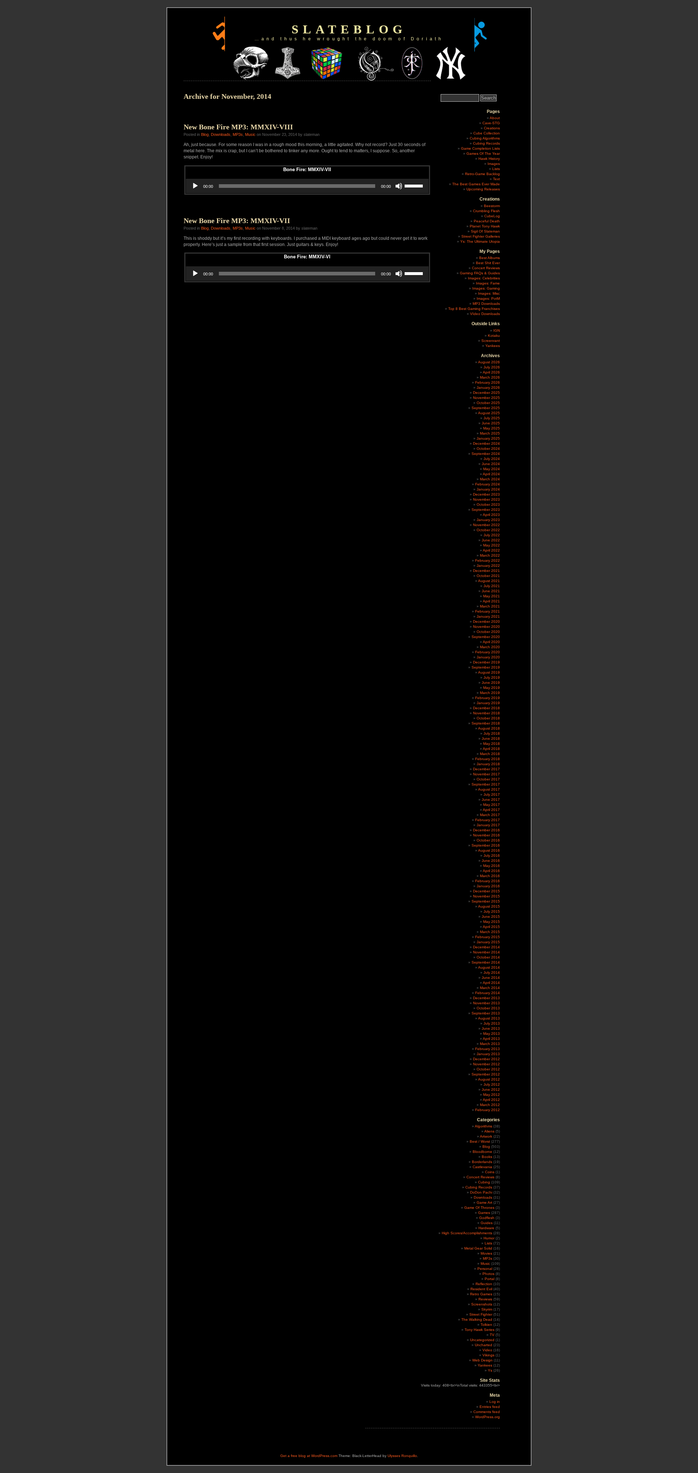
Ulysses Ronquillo (402, 1456)
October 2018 (488, 718)
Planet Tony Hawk (485, 226)
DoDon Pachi (481, 1192)
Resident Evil (481, 1289)
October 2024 (488, 449)
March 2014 (490, 988)
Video (487, 1350)
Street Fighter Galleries (480, 236)
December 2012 (486, 1059)
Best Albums (489, 258)
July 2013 (492, 1023)
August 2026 (489, 362)
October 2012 (488, 1069)
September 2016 (486, 845)
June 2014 (491, 978)
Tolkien (486, 1325)
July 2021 (492, 586)
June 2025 (491, 423)
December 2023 (486, 494)
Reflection (484, 1284)
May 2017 (491, 805)
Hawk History (489, 159)
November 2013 (486, 1003)
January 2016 (488, 886)
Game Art (484, 1202)
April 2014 (491, 983)
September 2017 (486, 784)
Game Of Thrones (479, 1208)
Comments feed (486, 1412)
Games (484, 1213)
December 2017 (486, 769)
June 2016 (491, 861)
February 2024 (487, 484)
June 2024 (491, 464)
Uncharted (483, 1345)
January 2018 (488, 764)
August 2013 (489, 1018)
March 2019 (490, 693)
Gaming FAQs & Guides (480, 273)
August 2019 (489, 672)
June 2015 (491, 917)
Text (496, 179)
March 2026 (490, 377)
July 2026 (492, 367)
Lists (496, 169)
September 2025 (486, 408)
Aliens (489, 1131)
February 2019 (487, 698)
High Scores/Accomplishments (467, 1233)
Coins (489, 1172)
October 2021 (488, 576)
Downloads (220, 134)
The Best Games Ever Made (476, 184)
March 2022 (490, 555)
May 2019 (491, 688)
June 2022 (491, 540)
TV (492, 1335)
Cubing (484, 1182)
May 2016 (491, 866)
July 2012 (492, 1084)
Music (250, 134)
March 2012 (490, 1105)
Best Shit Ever (488, 263)
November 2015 (486, 896)
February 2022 (487, 560)
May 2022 (491, 545)
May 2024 (491, 469)
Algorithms (483, 1126)
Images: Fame (488, 283)
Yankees (492, 346)
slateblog (349, 29)
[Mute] (398, 186)
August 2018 (489, 728)
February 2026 (487, 382)
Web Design (482, 1360)
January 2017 (488, 825)
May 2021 (491, 596)
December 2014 (486, 947)
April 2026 (491, 372)
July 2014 (492, 972)
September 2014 (486, 962)
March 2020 (490, 647)
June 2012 (491, 1089)
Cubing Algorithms (485, 138)
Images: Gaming (486, 288)
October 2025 (488, 403)
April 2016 (491, 871)
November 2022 (486, 525)
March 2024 (490, 479)
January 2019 (488, 703)
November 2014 (486, 952)
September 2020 (486, 637)
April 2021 (491, 601)
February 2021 (487, 611)
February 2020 (487, 652)
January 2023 (488, 520)
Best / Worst (480, 1141)
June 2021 (491, 591)
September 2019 (486, 667)
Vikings (488, 1355)
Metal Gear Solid (478, 1248)
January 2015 (488, 942)
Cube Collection (486, 133)
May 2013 (491, 1034)
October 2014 (488, 957)
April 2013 (491, 1039)
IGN (496, 330)
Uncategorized (482, 1340)
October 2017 (488, 779)
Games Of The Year (483, 154)
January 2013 (488, 1054)
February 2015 (487, 937)
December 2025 (486, 393)
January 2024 (488, 489)
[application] (307, 186)
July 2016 (492, 855)
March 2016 (490, 876)
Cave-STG (491, 123)
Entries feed (490, 1407)
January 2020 (488, 657)
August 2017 (489, 789)
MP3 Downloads (486, 304)
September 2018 (486, 723)
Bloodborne (482, 1152)
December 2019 (486, 662)
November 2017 (486, 774)
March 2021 (490, 606)
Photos (488, 1274)
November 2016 (486, 835)
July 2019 (492, 677)
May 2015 (491, 922)
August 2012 (489, 1079)
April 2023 (491, 515)
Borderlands (482, 1162)
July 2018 (492, 733)
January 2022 (488, 566)
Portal (489, 1279)
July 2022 (492, 535)
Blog (205, 134)
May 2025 (491, 428)
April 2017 (491, 810)
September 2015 (486, 901)
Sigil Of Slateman (485, 231)
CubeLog (492, 216)
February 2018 (487, 759)
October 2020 (488, 632)
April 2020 (491, 642)
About (495, 118)
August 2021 (489, 581)
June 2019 (491, 683)
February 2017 (487, 820)
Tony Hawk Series (479, 1330)
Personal (484, 1269)
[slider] (415, 185)
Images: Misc (489, 293)
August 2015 (489, 906)
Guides (487, 1223)
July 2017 (492, 794)
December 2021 (486, 571)
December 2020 (486, 621)
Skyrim (486, 1309)
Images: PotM (488, 298)
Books (487, 1157)
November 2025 (486, 398)
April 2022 (491, 550)
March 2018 (490, 754)
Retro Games (481, 1294)
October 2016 (488, 840)
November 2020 (486, 627)
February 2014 (487, 993)
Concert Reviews (486, 268)
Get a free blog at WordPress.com (308, 1456)
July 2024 (492, 459)
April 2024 (491, 474)
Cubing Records (486, 143)
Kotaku (494, 336)
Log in (494, 1402)
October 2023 (488, 505)
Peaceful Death (487, 221)
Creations (492, 128)
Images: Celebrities (484, 278)
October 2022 (488, 530)
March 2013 (490, 1044)
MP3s (238, 134)
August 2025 (489, 413)
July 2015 (492, 911)
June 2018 (491, 738)
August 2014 (489, 967)
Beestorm (492, 206)
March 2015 (490, 932)
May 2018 (491, 744)
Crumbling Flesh (486, 211)
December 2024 (486, 443)
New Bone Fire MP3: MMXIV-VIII (238, 127)
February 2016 (487, 881)
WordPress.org (487, 1417)
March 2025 (490, 433)
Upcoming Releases (483, 189)
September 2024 (486, 454)
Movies (486, 1253)
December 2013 (486, 998)
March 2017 (490, 815)
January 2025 (488, 438)
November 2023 (486, 499)
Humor (489, 1238)
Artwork (486, 1136)
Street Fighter (480, 1314)
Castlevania (482, 1167)
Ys (490, 1370)
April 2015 (491, 927)
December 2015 (486, 891)
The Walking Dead (476, 1319)
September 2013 (486, 1013)
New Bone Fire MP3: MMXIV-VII (237, 221)
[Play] (195, 186)
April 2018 (491, 749)
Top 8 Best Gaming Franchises (474, 309)
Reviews (485, 1299)
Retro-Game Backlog (482, 174)
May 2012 (491, 1095)
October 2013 (488, 1008)
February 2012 (487, 1110)
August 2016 (489, 850)
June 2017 (491, 800)
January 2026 (488, 388)
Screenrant (490, 341)
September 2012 (486, 1074)
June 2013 (491, 1028)
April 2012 (491, 1100)
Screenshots (481, 1304)
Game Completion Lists (480, 148)
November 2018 (486, 713)
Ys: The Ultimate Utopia (480, 241)
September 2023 (486, 510)
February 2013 (487, 1049)
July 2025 (492, 418)
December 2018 (486, 708)
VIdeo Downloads (485, 314)
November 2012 (486, 1064)
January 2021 (488, 616)
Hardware (486, 1228)
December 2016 (486, 830)
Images (494, 164)
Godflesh (486, 1218)
